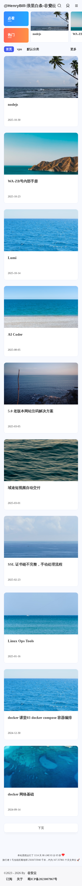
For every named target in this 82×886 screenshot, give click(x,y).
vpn (19, 49)
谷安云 (32, 873)
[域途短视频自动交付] (41, 460)
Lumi (12, 258)
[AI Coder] (41, 307)
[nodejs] (49, 21)
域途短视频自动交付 (24, 488)
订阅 (9, 879)
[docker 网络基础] (41, 767)
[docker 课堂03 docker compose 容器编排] (41, 690)
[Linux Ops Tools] (41, 613)
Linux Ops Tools (21, 641)
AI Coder (15, 334)
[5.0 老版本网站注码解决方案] (41, 383)
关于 (20, 879)
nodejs (37, 34)
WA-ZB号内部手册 (23, 181)
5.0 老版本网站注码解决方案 (30, 411)
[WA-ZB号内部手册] (41, 154)
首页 (9, 49)
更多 (73, 49)
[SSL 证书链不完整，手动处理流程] (41, 537)
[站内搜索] (59, 5)
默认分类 (33, 49)
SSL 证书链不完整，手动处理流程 (35, 564)
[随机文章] (50, 5)
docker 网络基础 (21, 794)
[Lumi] (41, 230)
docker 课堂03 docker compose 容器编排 (40, 718)
